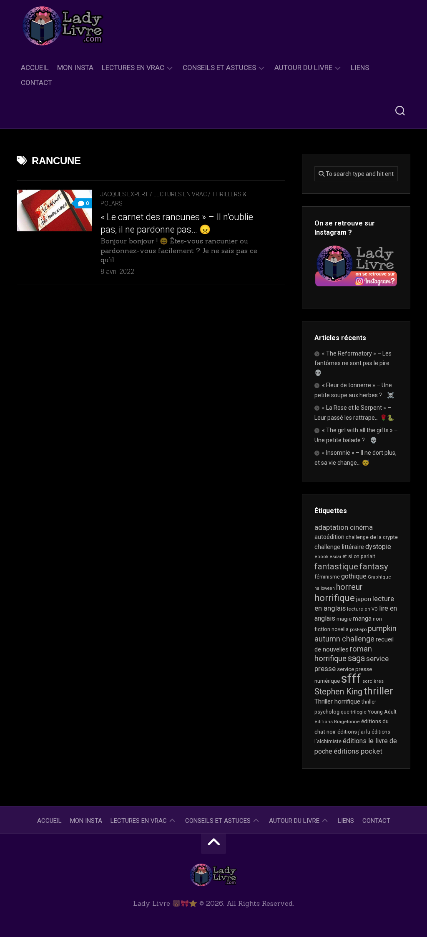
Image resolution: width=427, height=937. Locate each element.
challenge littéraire (339, 547)
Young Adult (382, 712)
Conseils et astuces (219, 67)
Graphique (379, 577)
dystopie (378, 547)
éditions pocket (358, 751)
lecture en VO (362, 609)
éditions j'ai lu (353, 732)
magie (344, 619)
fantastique (336, 566)
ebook (321, 556)
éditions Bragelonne (337, 721)
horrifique (334, 597)
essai (335, 556)
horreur (349, 587)
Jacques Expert (124, 194)
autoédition (329, 537)
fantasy (373, 566)
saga (356, 658)
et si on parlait (358, 556)
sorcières (373, 681)
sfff (351, 678)
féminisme (327, 577)
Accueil (35, 67)
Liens (360, 67)
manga (362, 618)
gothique (354, 576)
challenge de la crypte (372, 537)
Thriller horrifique (337, 701)
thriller (378, 691)
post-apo (358, 629)
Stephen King (338, 691)
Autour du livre (303, 67)
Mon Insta (75, 67)
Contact (36, 82)
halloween (324, 588)
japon (363, 599)
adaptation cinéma (343, 527)
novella (340, 629)
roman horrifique (343, 654)
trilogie (359, 712)
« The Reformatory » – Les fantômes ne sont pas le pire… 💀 (353, 363)
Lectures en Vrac (133, 67)
